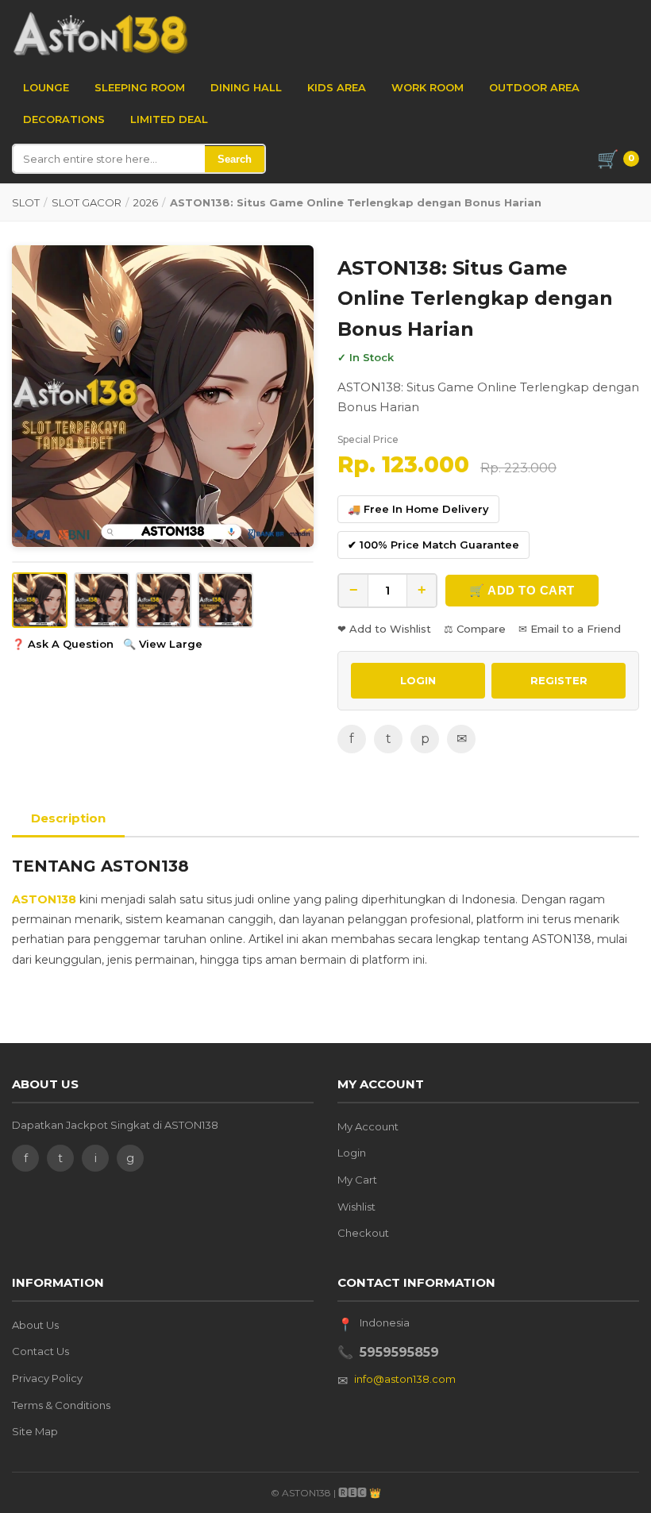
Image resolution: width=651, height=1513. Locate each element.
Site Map (35, 1431)
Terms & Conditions (61, 1405)
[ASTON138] (100, 33)
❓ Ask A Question (63, 643)
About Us (35, 1325)
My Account (368, 1126)
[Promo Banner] (163, 396)
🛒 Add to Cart (522, 590)
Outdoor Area (534, 87)
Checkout (363, 1232)
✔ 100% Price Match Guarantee (433, 544)
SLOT (26, 202)
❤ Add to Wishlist (384, 628)
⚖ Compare (475, 628)
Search (235, 159)
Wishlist (356, 1206)
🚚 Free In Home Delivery (418, 508)
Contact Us (40, 1351)
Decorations (64, 119)
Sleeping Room (139, 87)
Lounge (46, 87)
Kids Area (336, 87)
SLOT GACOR (86, 202)
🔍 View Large (162, 643)
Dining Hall (246, 87)
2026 (145, 202)
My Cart (357, 1179)
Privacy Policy (47, 1378)
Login (351, 1152)
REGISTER (558, 680)
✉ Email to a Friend (569, 628)
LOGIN (418, 680)
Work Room (427, 87)
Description (68, 818)
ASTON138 (44, 899)
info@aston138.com (405, 1378)
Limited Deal (169, 119)
